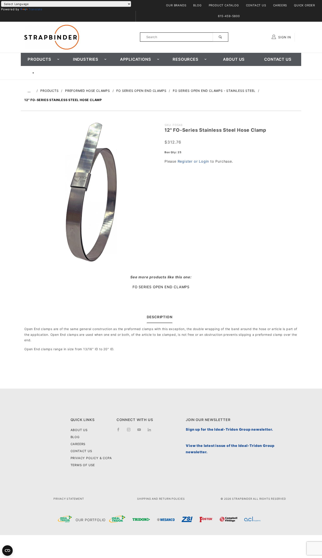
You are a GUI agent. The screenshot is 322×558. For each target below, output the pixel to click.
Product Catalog (224, 5)
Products (39, 59)
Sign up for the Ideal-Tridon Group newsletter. (229, 429)
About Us (234, 59)
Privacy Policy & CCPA (91, 458)
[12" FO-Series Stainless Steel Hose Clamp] (91, 194)
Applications (135, 59)
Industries (85, 59)
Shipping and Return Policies (161, 498)
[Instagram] (130, 431)
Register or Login (193, 161)
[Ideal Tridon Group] (65, 519)
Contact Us (256, 5)
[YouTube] (141, 431)
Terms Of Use (83, 465)
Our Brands (176, 5)
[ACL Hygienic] (252, 520)
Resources (185, 59)
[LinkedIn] (151, 431)
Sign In (284, 37)
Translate (35, 9)
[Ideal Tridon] (117, 519)
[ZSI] (187, 520)
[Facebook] (120, 431)
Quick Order (304, 5)
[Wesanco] (166, 520)
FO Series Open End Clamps (161, 287)
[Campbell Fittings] (228, 520)
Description (160, 317)
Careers (280, 5)
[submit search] (220, 37)
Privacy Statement (68, 498)
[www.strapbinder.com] (51, 37)
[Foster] (206, 520)
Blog (197, 5)
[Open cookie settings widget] (7, 550)
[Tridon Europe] (141, 520)
